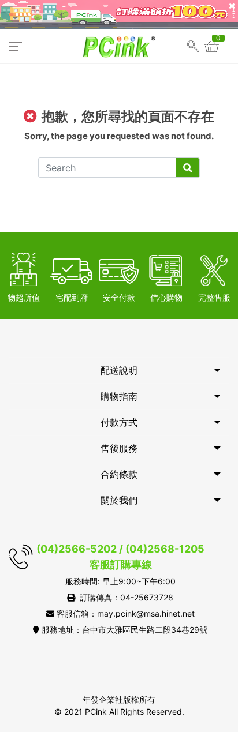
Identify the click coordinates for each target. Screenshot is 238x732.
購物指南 (119, 396)
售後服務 (119, 448)
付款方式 (119, 422)
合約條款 (119, 474)
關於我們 (119, 500)
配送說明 (119, 370)
